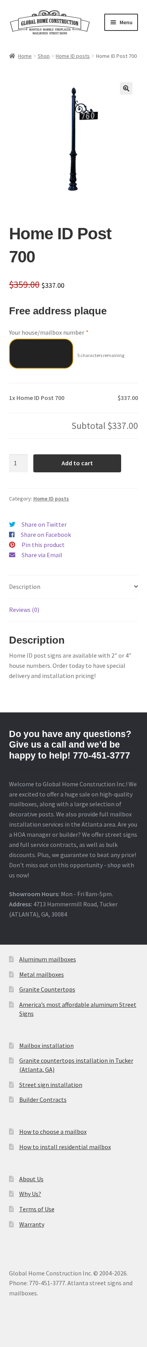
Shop (44, 55)
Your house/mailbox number (48, 332)
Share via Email (42, 555)
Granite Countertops (47, 989)
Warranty (31, 1224)
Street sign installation (50, 1085)
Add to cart (77, 463)
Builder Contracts (43, 1099)
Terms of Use (36, 1209)
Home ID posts (73, 55)
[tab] (73, 587)
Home (25, 55)
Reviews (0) (24, 609)
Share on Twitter (44, 524)
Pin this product (43, 545)
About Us (31, 1179)
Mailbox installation (46, 1045)
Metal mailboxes (41, 974)
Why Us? (30, 1194)
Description (24, 586)
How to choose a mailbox (53, 1131)
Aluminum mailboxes (47, 959)
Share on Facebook (46, 534)
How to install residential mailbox (65, 1147)
